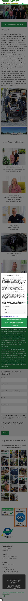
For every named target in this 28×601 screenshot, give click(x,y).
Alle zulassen (14, 325)
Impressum (15, 316)
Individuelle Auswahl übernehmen (14, 322)
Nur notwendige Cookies (14, 320)
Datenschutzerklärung (6, 316)
